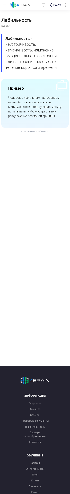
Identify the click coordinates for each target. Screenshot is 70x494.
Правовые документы (35, 420)
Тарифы (35, 462)
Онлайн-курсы (35, 468)
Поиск (35, 492)
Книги (35, 480)
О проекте (35, 403)
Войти (57, 5)
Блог (35, 474)
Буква (5, 25)
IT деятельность (35, 426)
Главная (20, 5)
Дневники (35, 486)
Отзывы (35, 415)
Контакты (35, 442)
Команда (35, 409)
